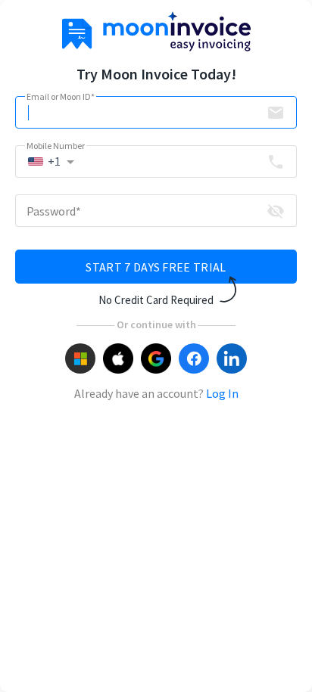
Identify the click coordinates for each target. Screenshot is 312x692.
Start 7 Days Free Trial (156, 267)
